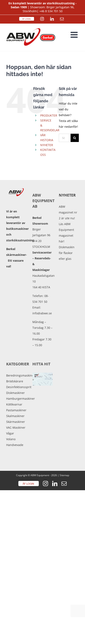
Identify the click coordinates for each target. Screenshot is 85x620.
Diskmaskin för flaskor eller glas (66, 253)
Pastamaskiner (16, 410)
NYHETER (46, 145)
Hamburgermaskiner (16, 399)
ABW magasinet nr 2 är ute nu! (68, 212)
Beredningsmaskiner (16, 375)
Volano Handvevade (14, 442)
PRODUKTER (48, 115)
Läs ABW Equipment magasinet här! (66, 232)
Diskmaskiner (15, 393)
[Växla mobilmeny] (75, 35)
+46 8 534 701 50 (51, 11)
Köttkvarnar (14, 404)
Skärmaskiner (15, 422)
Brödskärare (14, 381)
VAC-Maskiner (15, 427)
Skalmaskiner (15, 416)
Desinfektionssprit (16, 387)
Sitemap (64, 475)
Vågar (10, 433)
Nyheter (67, 195)
